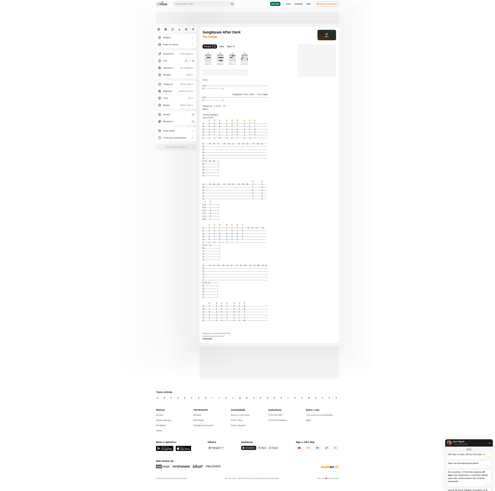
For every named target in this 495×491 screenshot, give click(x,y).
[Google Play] (165, 448)
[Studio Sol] (330, 467)
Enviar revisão (207, 339)
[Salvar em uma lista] (172, 29)
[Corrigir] (186, 29)
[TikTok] (326, 448)
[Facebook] (317, 448)
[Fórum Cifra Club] (162, 467)
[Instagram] (308, 448)
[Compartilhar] (193, 29)
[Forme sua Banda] (181, 466)
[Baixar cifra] (179, 29)
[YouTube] (299, 448)
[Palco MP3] (213, 466)
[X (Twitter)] (335, 448)
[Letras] (198, 466)
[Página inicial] (161, 4)
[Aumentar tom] (193, 61)
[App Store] (183, 448)
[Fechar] (490, 443)
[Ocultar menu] (159, 29)
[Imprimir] (166, 29)
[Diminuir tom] (186, 61)
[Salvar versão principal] (215, 46)
